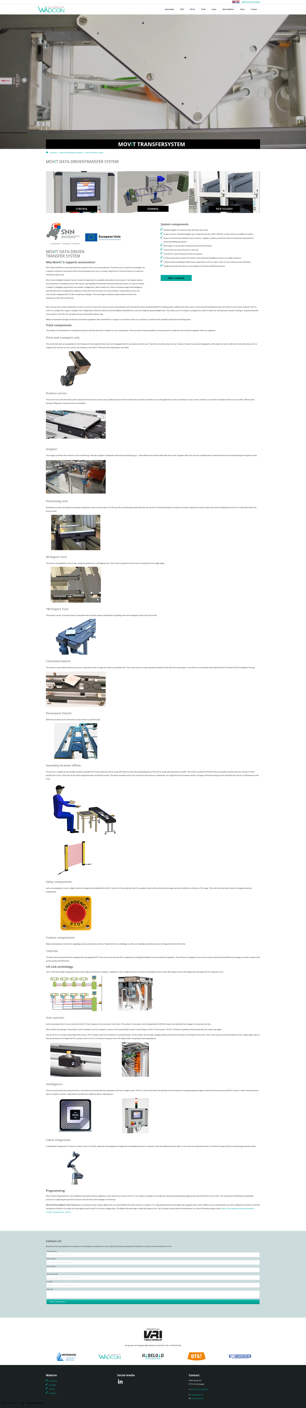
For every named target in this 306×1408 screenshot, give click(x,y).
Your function (51, 1266)
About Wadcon (228, 9)
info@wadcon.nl (197, 1395)
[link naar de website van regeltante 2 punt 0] (32, 1404)
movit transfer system (94, 152)
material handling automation (71, 152)
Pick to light (224, 208)
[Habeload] (153, 1358)
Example (153, 208)
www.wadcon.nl (197, 1398)
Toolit (203, 9)
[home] (47, 152)
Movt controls (176, 278)
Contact (254, 9)
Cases (214, 9)
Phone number (51, 1274)
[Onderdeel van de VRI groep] (153, 1340)
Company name (52, 1251)
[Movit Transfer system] (238, 2)
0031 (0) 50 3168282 (199, 1389)
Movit (192, 9)
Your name (50, 1259)
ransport (53, 1393)
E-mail (49, 1282)
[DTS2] (196, 1360)
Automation (169, 9)
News (242, 9)
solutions (53, 152)
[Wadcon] (109, 1358)
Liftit (182, 9)
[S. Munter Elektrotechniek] (240, 1358)
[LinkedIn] (120, 1384)
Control (81, 208)
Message (50, 1289)
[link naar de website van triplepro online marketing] (10, 1404)
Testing (52, 1389)
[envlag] (234, 2)
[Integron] (66, 1361)
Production (53, 1381)
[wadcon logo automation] (51, 12)
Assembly (52, 1385)
